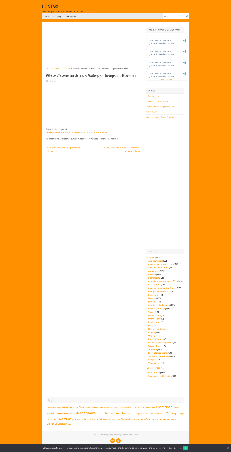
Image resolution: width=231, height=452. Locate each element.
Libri (150, 325)
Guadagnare (85, 413)
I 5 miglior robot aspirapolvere (157, 101)
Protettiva (106, 419)
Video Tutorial (153, 372)
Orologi (151, 336)
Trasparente (174, 419)
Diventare (60, 413)
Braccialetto (100, 408)
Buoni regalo (154, 278)
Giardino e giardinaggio (159, 305)
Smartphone (152, 419)
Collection (136, 407)
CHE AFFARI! (50, 6)
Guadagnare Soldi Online (159, 376)
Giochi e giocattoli (156, 308)
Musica (151, 332)
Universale (60, 424)
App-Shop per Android (158, 268)
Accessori (50, 408)
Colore (144, 407)
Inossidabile (129, 414)
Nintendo (161, 414)
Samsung (135, 419)
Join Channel (166, 79)
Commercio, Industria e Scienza (162, 288)
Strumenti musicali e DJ (159, 356)
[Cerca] (187, 16)
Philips (181, 414)
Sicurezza (74, 139)
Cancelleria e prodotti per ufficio (163, 281)
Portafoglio (76, 419)
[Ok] (227, 448)
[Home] (47, 69)
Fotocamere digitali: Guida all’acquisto (160, 117)
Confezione (164, 407)
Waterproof (83, 139)
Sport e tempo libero (157, 353)
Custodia (176, 408)
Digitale (50, 414)
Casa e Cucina (154, 285)
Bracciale (91, 407)
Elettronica (153, 295)
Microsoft (154, 414)
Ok (186, 448)
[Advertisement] (93, 44)
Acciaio (56, 408)
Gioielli (151, 312)
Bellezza (152, 274)
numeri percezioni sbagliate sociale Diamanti (64, 150)
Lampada (138, 414)
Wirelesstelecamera (97, 139)
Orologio (172, 413)
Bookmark (115, 139)
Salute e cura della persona (160, 343)
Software (152, 349)
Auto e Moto (154, 271)
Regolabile (126, 419)
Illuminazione (154, 315)
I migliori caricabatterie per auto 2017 (160, 107)
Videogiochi (153, 363)
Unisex (50, 423)
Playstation (64, 419)
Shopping (55, 69)
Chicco (116, 408)
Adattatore (65, 407)
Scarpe (143, 419)
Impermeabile (115, 413)
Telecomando (164, 419)
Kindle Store (153, 322)
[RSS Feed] (118, 440)
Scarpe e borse (154, 346)
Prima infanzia (154, 339)
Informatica (153, 319)
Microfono (146, 414)
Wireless (68, 424)
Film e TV (152, 302)
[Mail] (112, 440)
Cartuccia (109, 407)
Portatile (85, 419)
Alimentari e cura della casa (160, 264)
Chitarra (121, 408)
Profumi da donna (152, 96)
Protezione (115, 419)
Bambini (74, 407)
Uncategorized (153, 368)
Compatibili (151, 408)
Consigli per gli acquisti (158, 291)
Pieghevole (51, 419)
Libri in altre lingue (156, 329)
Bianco (83, 407)
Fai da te (66, 69)
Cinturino (127, 408)
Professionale (96, 419)
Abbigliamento (155, 261)
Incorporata (54, 139)
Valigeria (152, 360)
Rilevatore (64, 139)
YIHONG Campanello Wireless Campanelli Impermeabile (121, 150)
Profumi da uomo (152, 112)
